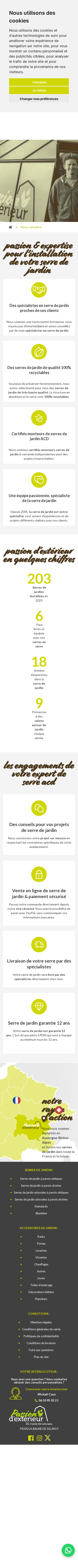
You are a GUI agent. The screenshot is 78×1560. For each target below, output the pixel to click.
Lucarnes (41, 1250)
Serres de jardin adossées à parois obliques (41, 1192)
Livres (41, 1278)
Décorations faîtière (41, 1292)
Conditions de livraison (41, 1343)
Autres (41, 1271)
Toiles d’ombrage (41, 1285)
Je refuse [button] (39, 90)
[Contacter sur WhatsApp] (68, 1548)
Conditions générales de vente (41, 1329)
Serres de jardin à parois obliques (41, 1178)
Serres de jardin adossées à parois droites (41, 1199)
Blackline (41, 1213)
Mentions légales (41, 1322)
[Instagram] (40, 1438)
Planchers (41, 1299)
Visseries (41, 1257)
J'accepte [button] (39, 82)
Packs (41, 1236)
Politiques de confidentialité (41, 1336)
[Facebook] (31, 1438)
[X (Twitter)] (48, 1438)
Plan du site (41, 1357)
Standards (41, 1206)
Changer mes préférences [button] (39, 99)
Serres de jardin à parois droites (41, 1185)
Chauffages (41, 1264)
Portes (41, 1243)
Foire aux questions (41, 1350)
